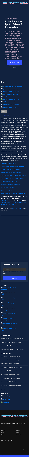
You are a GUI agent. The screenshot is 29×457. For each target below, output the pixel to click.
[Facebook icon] (8, 441)
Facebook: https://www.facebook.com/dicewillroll (13, 175)
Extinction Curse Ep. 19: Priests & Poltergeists (13, 24)
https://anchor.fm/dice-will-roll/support (12, 202)
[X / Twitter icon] (2, 441)
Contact (17, 432)
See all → (3, 389)
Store (2, 434)
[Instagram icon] (5, 441)
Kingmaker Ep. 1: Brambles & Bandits (10, 345)
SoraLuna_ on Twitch (6, 190)
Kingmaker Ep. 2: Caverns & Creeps (10, 360)
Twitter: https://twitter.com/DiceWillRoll (11, 172)
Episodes (3, 430)
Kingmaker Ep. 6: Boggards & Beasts (10, 374)
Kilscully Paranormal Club (7, 187)
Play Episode (15, 62)
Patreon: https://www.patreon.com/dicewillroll (12, 166)
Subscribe (14, 278)
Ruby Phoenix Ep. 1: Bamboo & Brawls (11, 342)
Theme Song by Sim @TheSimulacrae (10, 184)
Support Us (18, 434)
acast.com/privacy (17, 208)
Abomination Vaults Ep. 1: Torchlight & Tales (12, 349)
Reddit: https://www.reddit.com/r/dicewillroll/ (12, 178)
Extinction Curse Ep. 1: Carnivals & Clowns (12, 338)
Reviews (18, 430)
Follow (14, 68)
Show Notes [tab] (6, 115)
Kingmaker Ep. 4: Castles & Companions (11, 367)
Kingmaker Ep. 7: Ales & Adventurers (10, 378)
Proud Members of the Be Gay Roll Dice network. (13, 193)
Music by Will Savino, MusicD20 (9, 181)
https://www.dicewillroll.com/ (8, 163)
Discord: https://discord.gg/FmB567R (10, 169)
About (2, 432)
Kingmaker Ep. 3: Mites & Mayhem (10, 363)
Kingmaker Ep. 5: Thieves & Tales (9, 371)
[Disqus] (14, 237)
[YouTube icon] (11, 441)
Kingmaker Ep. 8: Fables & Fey (9, 381)
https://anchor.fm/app (7, 200)
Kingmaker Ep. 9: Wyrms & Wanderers (11, 385)
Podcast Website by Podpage (19, 449)
